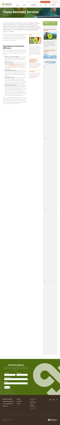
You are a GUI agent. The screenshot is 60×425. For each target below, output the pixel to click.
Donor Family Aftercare (8, 403)
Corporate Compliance (28, 1)
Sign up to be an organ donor (50, 23)
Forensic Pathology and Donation (50, 30)
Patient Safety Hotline (36, 1)
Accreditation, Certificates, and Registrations (33, 61)
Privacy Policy (4, 420)
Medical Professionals (7, 399)
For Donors (17, 5)
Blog (41, 5)
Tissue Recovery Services (8, 401)
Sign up (7, 387)
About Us (45, 5)
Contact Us (54, 2)
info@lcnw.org (34, 409)
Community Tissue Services (14, 65)
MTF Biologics (11, 64)
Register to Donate (45, 2)
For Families (24, 5)
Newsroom (5, 406)
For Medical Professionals (33, 5)
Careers (18, 403)
